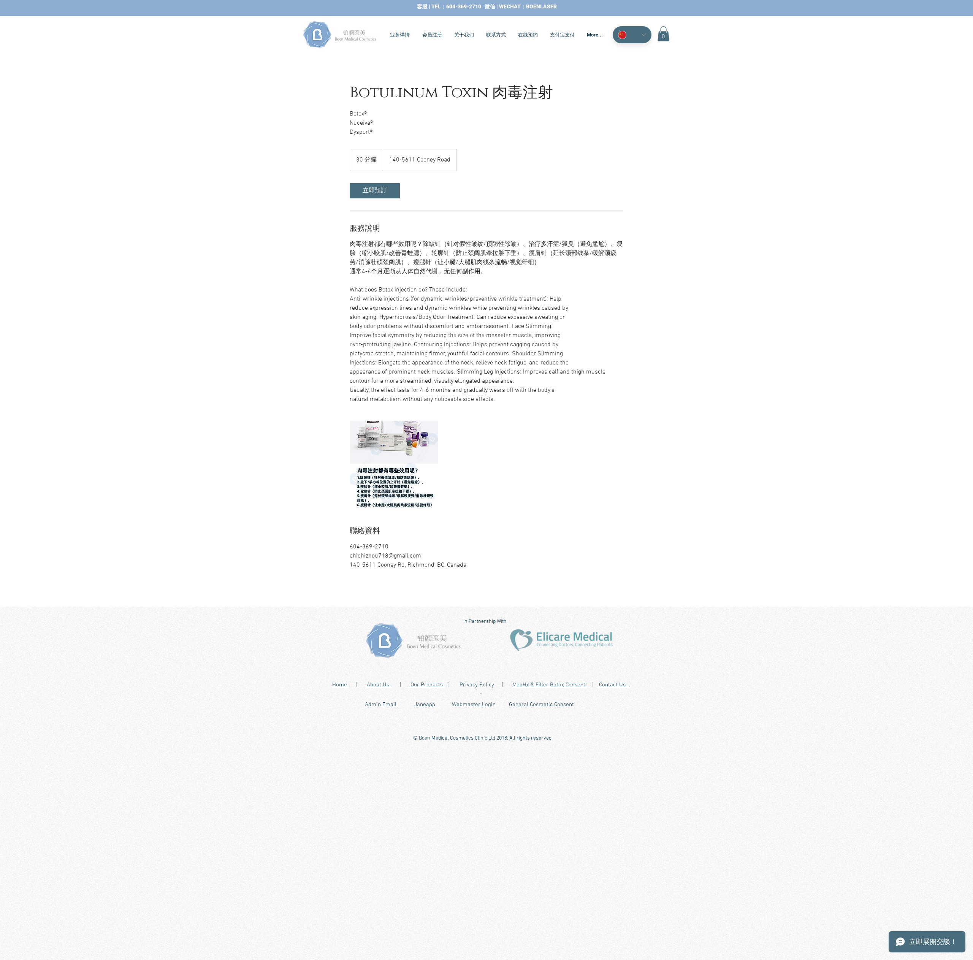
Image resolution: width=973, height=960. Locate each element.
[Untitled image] (394, 465)
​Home (340, 684)
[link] (375, 190)
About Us (379, 684)
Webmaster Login (474, 704)
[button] (663, 33)
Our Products (426, 684)
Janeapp (424, 704)
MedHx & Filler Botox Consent (549, 684)
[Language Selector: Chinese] (632, 34)
